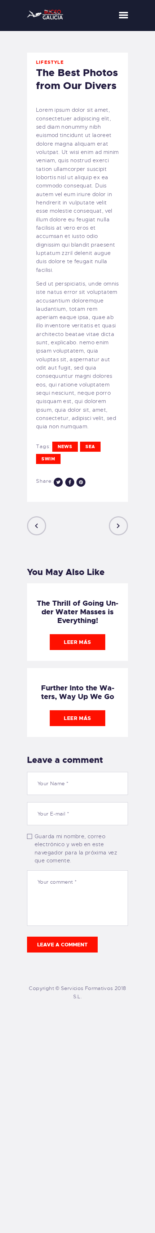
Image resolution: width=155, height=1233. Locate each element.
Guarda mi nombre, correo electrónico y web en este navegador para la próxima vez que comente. (76, 848)
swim (48, 459)
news (65, 447)
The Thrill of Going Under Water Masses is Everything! (77, 612)
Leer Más (77, 642)
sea (90, 447)
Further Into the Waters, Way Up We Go (77, 692)
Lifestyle (50, 62)
